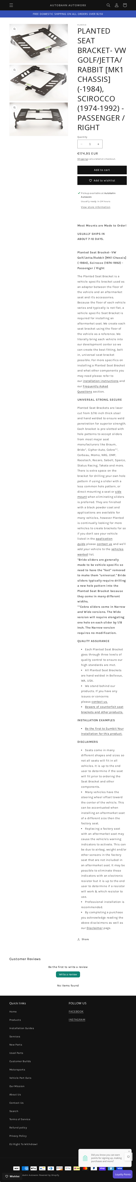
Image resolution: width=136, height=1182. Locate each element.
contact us (104, 544)
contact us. (100, 701)
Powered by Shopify (49, 1175)
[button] (11, 5)
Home (13, 1011)
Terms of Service (19, 1119)
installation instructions (101, 381)
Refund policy (18, 1127)
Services (14, 1036)
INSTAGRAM (77, 1019)
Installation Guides (21, 1028)
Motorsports (17, 1069)
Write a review (68, 974)
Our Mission (17, 1086)
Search (13, 1111)
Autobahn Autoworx (28, 1175)
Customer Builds (20, 1061)
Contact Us (16, 1102)
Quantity (82, 136)
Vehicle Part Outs (20, 1077)
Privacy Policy (18, 1135)
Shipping (82, 159)
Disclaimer (95, 928)
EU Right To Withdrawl (23, 1144)
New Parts (15, 1044)
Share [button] (85, 939)
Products (15, 1019)
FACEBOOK (76, 1011)
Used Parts (16, 1053)
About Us (15, 1094)
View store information (95, 207)
